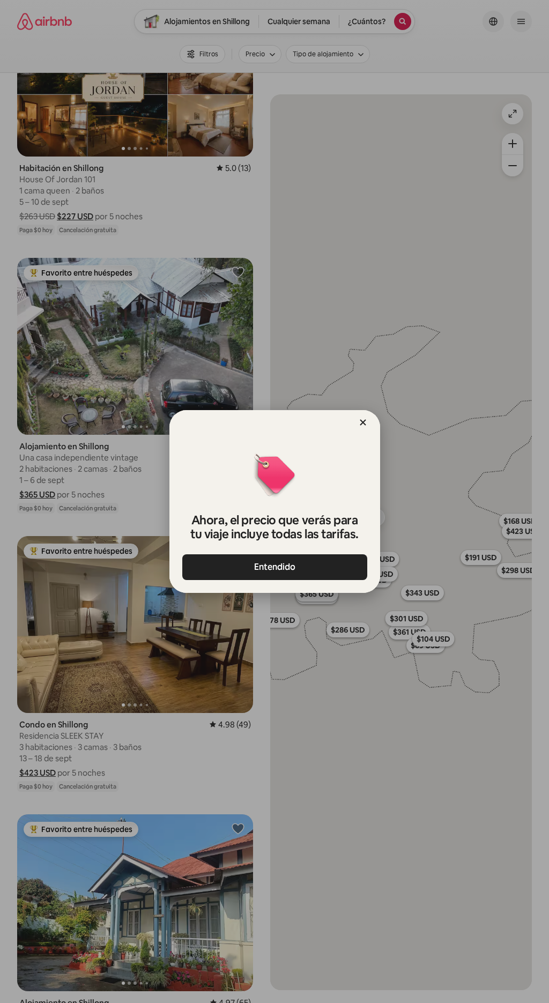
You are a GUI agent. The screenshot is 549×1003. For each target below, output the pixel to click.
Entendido (274, 567)
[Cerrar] (363, 422)
